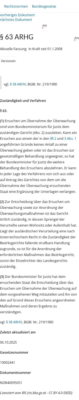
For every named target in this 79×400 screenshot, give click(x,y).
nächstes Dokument (16, 19)
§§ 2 (53, 138)
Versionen (8, 61)
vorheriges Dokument (17, 15)
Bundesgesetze (44, 6)
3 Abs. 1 (70, 138)
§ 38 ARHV (18, 84)
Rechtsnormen (16, 6)
